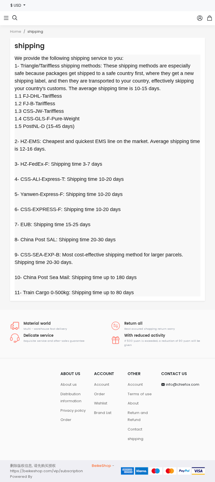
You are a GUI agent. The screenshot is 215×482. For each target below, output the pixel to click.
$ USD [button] (16, 5)
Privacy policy (73, 410)
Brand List (102, 412)
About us (68, 384)
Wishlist (100, 403)
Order (65, 419)
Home (15, 31)
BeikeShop (101, 465)
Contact (135, 429)
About (133, 403)
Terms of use (140, 394)
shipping (35, 31)
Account (101, 384)
